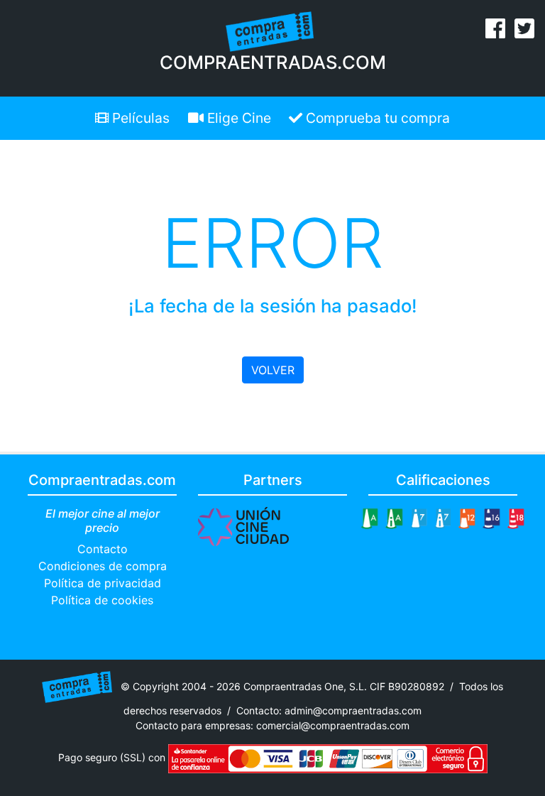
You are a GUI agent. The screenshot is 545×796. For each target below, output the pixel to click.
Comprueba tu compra (376, 117)
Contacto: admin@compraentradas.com (329, 710)
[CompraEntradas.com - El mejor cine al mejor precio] (270, 30)
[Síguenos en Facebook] (495, 33)
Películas (139, 117)
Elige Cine (237, 117)
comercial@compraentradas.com (332, 725)
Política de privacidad (102, 583)
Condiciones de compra (102, 566)
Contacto (102, 549)
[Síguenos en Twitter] (524, 33)
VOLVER (272, 370)
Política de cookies (102, 600)
